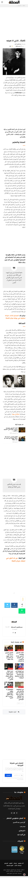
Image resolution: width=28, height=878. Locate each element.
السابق (22, 703)
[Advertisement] (14, 23)
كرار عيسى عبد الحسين (19, 822)
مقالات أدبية (21, 668)
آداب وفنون (10, 650)
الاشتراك (8, 775)
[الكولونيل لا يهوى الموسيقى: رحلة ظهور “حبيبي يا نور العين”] (8, 685)
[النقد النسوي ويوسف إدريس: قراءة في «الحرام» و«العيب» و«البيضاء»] (22, 429)
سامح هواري (22, 831)
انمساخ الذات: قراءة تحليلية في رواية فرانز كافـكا (15, 316)
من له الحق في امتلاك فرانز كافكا (15, 559)
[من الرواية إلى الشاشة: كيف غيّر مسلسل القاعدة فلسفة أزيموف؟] (19, 666)
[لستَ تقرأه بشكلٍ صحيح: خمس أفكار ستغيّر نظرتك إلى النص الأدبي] (8, 666)
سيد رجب (22, 827)
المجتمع (6, 863)
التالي (18, 703)
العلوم (10, 863)
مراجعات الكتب (20, 650)
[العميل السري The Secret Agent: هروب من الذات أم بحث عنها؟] (22, 438)
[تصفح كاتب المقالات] (14, 622)
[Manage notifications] (24, 874)
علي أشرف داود (21, 835)
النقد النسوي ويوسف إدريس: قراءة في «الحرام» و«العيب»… (11, 429)
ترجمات (15, 863)
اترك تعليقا (13, 712)
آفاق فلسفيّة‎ (10, 865)
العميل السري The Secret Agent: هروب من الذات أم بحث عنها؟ (11, 438)
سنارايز (7, 871)
